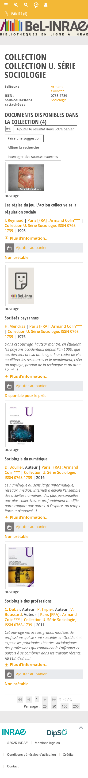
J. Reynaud (14, 220)
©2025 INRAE (17, 743)
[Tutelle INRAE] (22, 732)
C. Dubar (12, 609)
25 (45, 706)
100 (64, 706)
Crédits (68, 754)
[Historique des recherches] (36, 4)
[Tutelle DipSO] (65, 733)
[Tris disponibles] (8, 129)
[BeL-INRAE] (44, 27)
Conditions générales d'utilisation (31, 754)
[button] (9, 248)
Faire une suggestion (24, 138)
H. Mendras (15, 326)
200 (76, 706)
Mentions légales (47, 743)
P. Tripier (45, 609)
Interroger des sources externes (33, 156)
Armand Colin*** (58, 88)
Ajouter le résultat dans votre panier (45, 129)
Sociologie (59, 100)
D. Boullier (14, 467)
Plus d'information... (29, 238)
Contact (13, 766)
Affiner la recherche (23, 147)
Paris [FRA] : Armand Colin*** (53, 220)
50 (54, 706)
